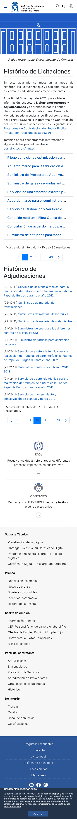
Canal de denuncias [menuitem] (21, 718)
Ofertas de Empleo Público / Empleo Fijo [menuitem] (35, 632)
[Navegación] (5, 7)
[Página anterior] (11, 420)
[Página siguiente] (58, 257)
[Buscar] (63, 6)
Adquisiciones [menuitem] (17, 661)
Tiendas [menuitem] (13, 706)
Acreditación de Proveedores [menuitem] (27, 678)
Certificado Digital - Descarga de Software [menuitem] (37, 564)
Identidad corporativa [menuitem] (22, 598)
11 (45, 421)
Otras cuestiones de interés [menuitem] (26, 683)
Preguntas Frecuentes (38, 744)
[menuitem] (38, 534)
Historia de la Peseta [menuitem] (22, 604)
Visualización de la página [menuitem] (25, 542)
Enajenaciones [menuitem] (17, 666)
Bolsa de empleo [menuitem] (19, 643)
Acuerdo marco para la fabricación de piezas (41, 166)
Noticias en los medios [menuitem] (23, 581)
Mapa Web (38, 775)
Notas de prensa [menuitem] (19, 586)
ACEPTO (37, 813)
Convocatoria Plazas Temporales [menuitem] (30, 638)
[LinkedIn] (31, 784)
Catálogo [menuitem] (14, 712)
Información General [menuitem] (21, 621)
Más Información (12, 806)
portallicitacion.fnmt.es (19, 148)
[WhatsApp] (46, 784)
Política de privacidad (38, 763)
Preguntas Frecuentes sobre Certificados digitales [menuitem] (35, 556)
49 (52, 257)
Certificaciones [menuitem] (18, 723)
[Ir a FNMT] (28, 6)
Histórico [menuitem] (14, 689)
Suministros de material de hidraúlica (43, 314)
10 (38, 421)
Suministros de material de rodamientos (45, 321)
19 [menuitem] (59, 421)
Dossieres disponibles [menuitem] (22, 592)
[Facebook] (38, 784)
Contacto (38, 750)
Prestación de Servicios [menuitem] (23, 672)
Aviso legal (38, 756)
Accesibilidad (39, 769)
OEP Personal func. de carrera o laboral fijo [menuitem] (37, 626)
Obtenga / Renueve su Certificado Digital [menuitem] (35, 548)
